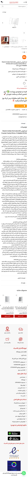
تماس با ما (23, 396)
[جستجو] (2, 6)
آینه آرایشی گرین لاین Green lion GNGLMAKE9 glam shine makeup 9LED (21, 309)
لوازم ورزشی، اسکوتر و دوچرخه (18, 422)
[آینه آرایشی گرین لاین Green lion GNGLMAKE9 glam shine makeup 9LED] (20, 299)
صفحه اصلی (22, 377)
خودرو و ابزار (22, 408)
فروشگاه (23, 380)
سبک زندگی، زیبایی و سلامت (17, 47)
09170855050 (16, 362)
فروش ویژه (23, 385)
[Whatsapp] (24, 473)
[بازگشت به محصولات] (24, 52)
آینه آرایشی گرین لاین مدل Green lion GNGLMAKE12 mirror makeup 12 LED (7, 309)
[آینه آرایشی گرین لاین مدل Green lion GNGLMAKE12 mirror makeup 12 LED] (7, 299)
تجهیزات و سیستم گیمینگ (19, 403)
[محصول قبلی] (26, 52)
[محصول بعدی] (22, 52)
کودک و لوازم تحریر (21, 419)
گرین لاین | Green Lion (22, 311)
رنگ (26, 80)
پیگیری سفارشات (21, 391)
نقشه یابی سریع (21, 370)
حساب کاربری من (21, 388)
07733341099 (14, 367)
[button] (25, 22)
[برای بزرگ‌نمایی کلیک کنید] (24, 33)
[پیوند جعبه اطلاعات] (20, 330)
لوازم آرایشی (6, 47)
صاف (25, 86)
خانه (26, 47)
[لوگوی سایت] (14, 2)
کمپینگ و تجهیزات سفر (20, 416)
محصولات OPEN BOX (20, 383)
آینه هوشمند (24, 49)
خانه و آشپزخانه (22, 406)
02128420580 (17, 365)
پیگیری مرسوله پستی (20, 393)
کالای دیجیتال (22, 414)
